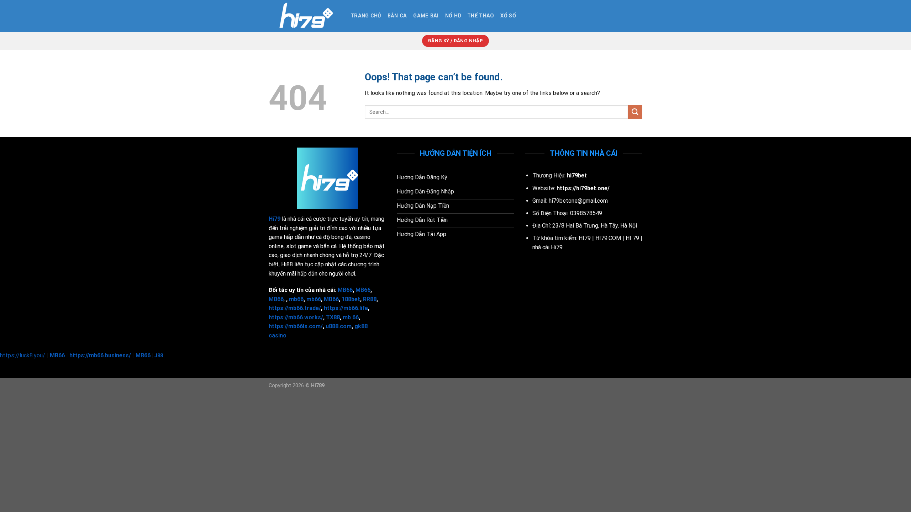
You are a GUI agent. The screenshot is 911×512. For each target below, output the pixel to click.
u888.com (339, 326)
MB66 (331, 299)
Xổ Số (508, 16)
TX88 (333, 317)
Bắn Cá (397, 16)
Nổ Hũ (453, 16)
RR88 (369, 299)
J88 (158, 356)
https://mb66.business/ (100, 355)
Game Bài (425, 16)
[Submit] (635, 112)
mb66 (296, 299)
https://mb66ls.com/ (296, 326)
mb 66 (351, 317)
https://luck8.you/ (22, 355)
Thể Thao (480, 16)
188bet (351, 299)
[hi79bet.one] (304, 16)
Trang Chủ (366, 16)
